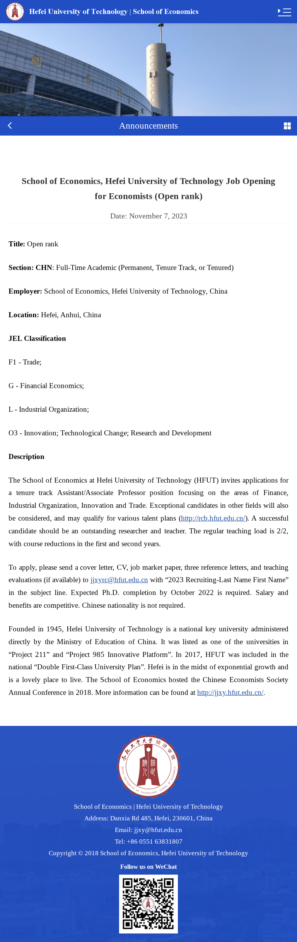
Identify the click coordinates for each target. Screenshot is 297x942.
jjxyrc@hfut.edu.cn (119, 580)
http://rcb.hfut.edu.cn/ (213, 518)
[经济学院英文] (102, 11)
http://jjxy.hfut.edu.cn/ (230, 692)
